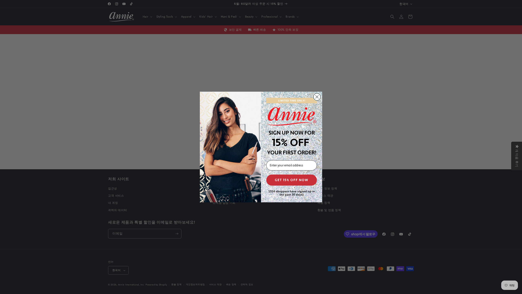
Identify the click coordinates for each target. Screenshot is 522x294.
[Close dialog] (317, 96)
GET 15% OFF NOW (291, 180)
